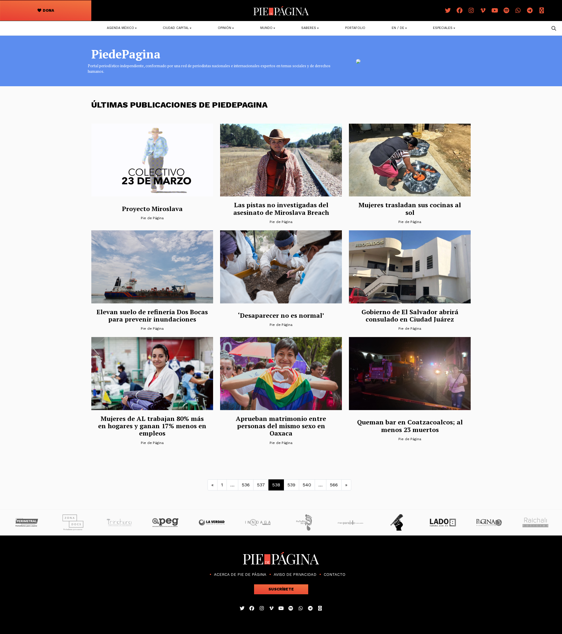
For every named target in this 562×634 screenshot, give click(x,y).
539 (291, 485)
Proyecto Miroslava (152, 208)
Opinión (224, 28)
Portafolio (355, 28)
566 (334, 485)
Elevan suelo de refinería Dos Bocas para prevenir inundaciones (152, 315)
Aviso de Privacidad (295, 574)
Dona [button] (48, 10)
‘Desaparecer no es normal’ (281, 315)
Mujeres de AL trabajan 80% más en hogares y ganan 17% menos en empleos (152, 426)
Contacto (334, 574)
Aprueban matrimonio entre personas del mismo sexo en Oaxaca (281, 426)
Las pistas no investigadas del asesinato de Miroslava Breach (281, 208)
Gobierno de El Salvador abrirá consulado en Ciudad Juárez (409, 315)
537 (261, 485)
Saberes (308, 28)
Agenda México (120, 28)
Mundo (266, 28)
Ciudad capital (176, 28)
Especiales (443, 28)
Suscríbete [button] (281, 589)
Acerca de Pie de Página (240, 574)
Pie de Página (152, 218)
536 (246, 485)
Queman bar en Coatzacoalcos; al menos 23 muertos (410, 425)
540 (307, 485)
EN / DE (398, 28)
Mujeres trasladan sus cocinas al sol (410, 208)
